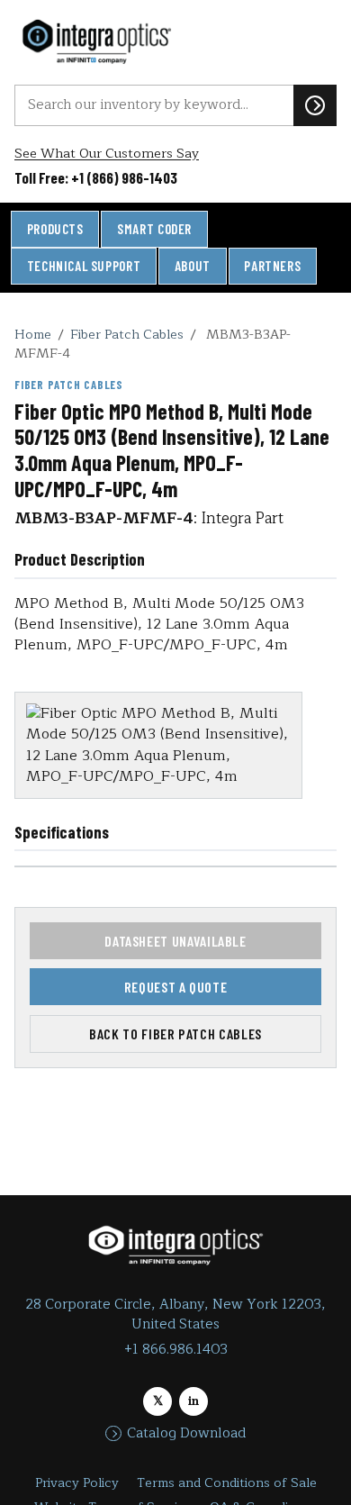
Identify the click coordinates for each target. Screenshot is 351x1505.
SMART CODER (154, 229)
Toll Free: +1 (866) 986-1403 (95, 177)
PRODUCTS (55, 229)
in (193, 1401)
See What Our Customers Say (106, 153)
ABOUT (193, 266)
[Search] (315, 105)
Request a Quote (176, 986)
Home (32, 334)
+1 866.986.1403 (176, 1349)
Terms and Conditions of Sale (227, 1482)
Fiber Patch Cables (127, 334)
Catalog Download (186, 1434)
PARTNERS (272, 266)
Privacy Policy (77, 1482)
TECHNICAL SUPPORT (83, 266)
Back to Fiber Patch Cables (175, 1033)
